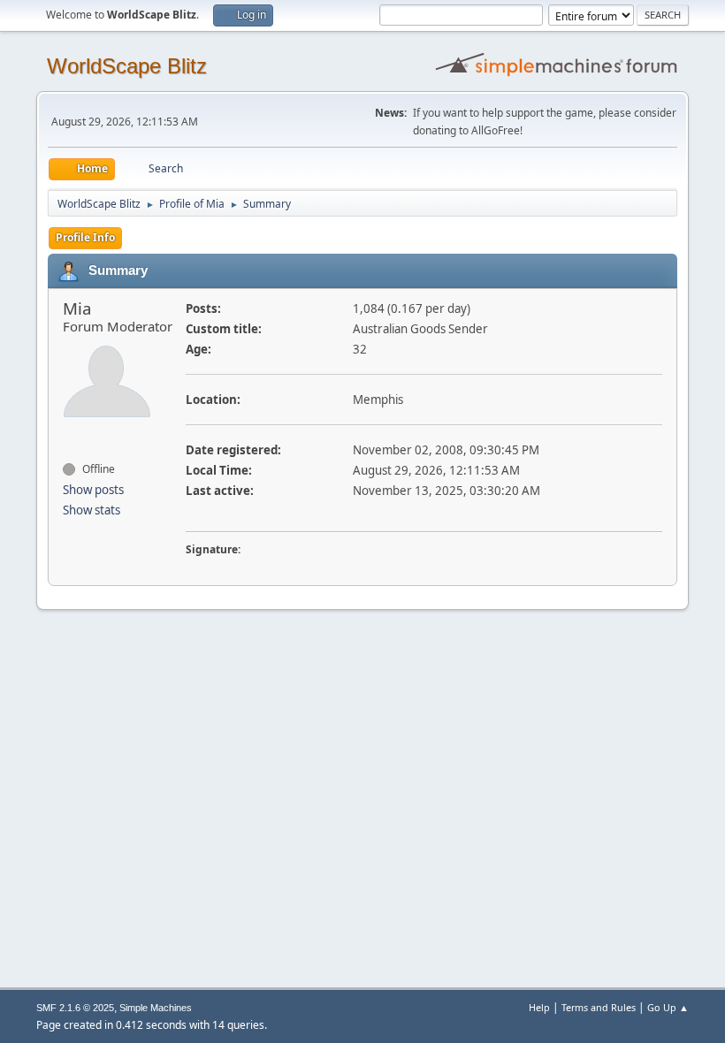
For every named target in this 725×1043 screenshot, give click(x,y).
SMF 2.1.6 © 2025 (75, 1007)
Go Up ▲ (668, 1007)
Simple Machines (155, 1007)
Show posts (93, 490)
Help (539, 1007)
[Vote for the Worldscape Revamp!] (70, 437)
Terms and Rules (598, 1007)
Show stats (91, 510)
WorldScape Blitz (127, 66)
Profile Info (85, 237)
